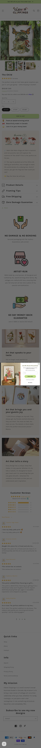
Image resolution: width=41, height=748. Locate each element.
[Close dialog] (39, 364)
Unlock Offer (30, 376)
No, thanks (30, 382)
